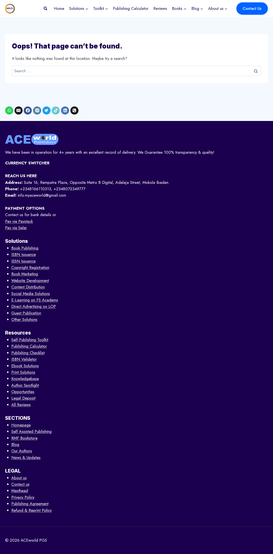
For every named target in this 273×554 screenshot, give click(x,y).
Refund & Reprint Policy (31, 510)
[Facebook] (28, 110)
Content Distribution (28, 287)
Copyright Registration (30, 267)
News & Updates (26, 457)
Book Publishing (24, 248)
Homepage (21, 425)
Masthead (19, 491)
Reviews (160, 8)
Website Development (30, 280)
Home (59, 8)
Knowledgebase (25, 379)
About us (19, 478)
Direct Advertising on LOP (33, 306)
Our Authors (21, 451)
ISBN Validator (24, 359)
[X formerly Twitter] (46, 110)
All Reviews (21, 405)
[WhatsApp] (9, 110)
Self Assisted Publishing (31, 431)
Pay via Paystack (19, 221)
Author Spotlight (25, 385)
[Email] (19, 110)
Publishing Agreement (29, 504)
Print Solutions (23, 372)
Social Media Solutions (30, 293)
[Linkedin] (65, 110)
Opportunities (22, 392)
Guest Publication (26, 313)
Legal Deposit (23, 398)
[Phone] (74, 110)
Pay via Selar (16, 228)
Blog (15, 444)
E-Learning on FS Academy (34, 300)
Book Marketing (24, 274)
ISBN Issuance (23, 254)
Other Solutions (24, 319)
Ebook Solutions (25, 366)
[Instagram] (37, 110)
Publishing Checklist (28, 353)
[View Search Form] (45, 8)
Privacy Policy (22, 497)
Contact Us (252, 8)
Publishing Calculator (130, 8)
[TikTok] (56, 110)
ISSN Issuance (23, 261)
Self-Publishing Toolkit (29, 340)
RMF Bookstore (24, 438)
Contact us (20, 484)
